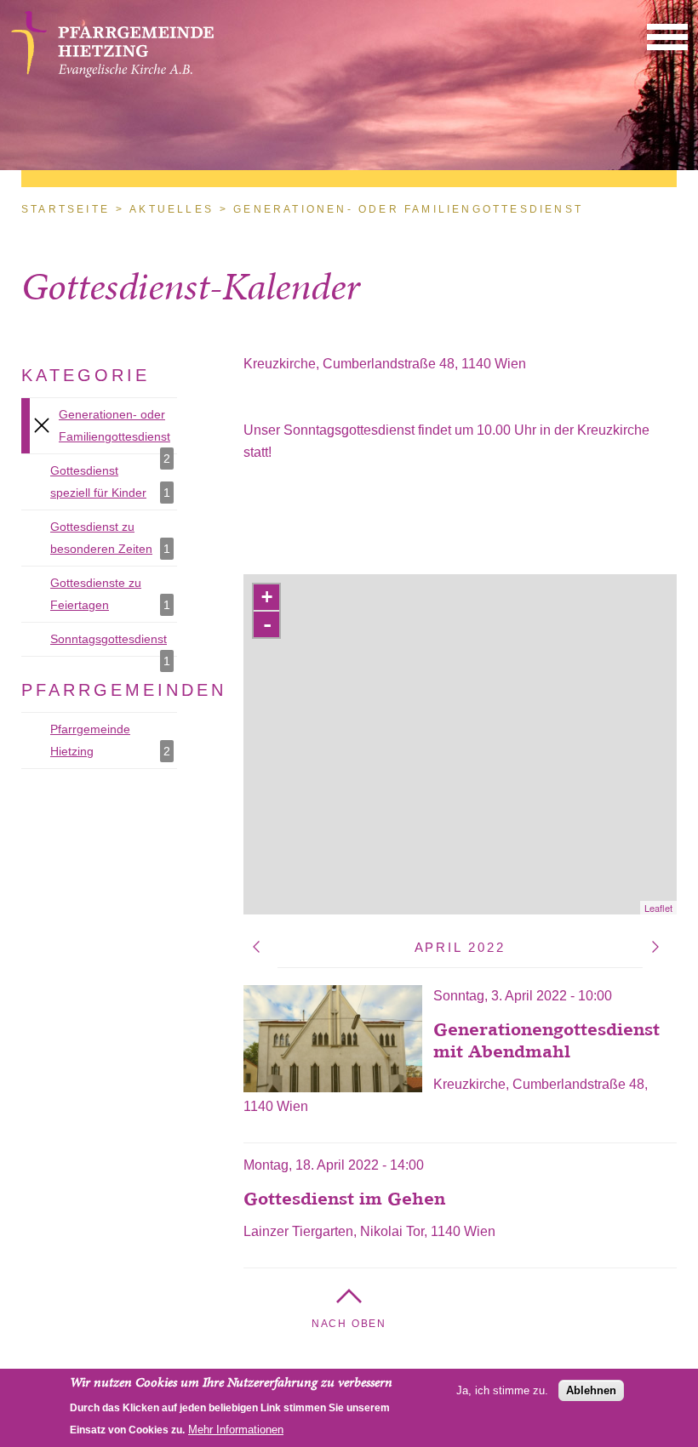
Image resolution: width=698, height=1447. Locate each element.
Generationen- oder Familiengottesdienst (118, 430)
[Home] (112, 73)
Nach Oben (349, 1324)
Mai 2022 (655, 947)
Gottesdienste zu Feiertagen (113, 594)
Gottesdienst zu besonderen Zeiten (113, 537)
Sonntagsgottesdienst (113, 644)
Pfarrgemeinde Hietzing (113, 740)
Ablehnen (591, 1390)
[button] (667, 36)
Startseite (65, 209)
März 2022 (256, 947)
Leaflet (658, 907)
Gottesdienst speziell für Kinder (113, 481)
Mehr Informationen (235, 1429)
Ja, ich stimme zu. (502, 1390)
